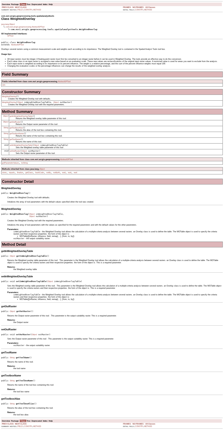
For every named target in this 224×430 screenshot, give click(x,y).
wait (64, 172)
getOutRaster (15, 122)
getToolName (15, 139)
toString (24, 163)
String (6, 128)
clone (4, 172)
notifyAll (56, 172)
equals (12, 172)
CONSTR (28, 10)
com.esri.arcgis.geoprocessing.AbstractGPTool (25, 27)
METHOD (37, 10)
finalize (20, 172)
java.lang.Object (8, 24)
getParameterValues (10, 163)
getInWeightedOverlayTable (21, 116)
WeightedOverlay (9, 96)
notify (48, 172)
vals (3, 85)
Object (20, 102)
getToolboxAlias (16, 128)
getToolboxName (17, 134)
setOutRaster (15, 151)
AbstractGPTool (17, 45)
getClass (29, 172)
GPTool (10, 36)
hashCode (39, 172)
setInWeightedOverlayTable (21, 145)
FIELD (20, 10)
